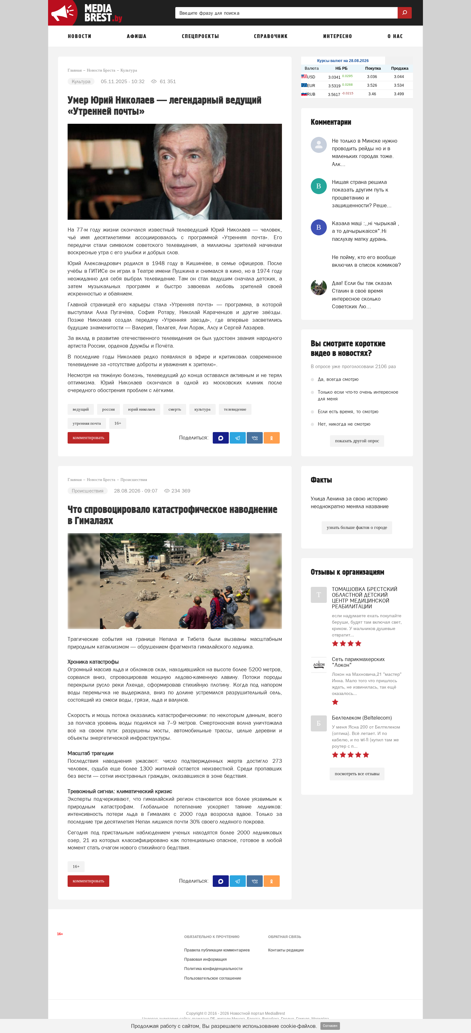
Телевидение (235, 409)
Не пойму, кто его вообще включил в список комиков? (366, 261)
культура (202, 409)
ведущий (81, 409)
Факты (321, 480)
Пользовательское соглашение (212, 978)
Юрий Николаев (141, 409)
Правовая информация (205, 959)
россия (108, 409)
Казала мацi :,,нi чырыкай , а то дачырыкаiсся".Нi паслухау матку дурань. (365, 231)
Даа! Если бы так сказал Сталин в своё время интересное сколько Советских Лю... (362, 295)
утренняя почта (87, 423)
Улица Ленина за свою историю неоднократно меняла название (350, 502)
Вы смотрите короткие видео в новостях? (348, 348)
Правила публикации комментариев (217, 950)
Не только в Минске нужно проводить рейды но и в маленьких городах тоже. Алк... (364, 152)
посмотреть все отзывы (357, 773)
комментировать (88, 437)
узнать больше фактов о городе (357, 527)
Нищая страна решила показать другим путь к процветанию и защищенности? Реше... (362, 194)
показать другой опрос (357, 440)
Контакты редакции (286, 950)
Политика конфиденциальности (213, 968)
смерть (175, 409)
